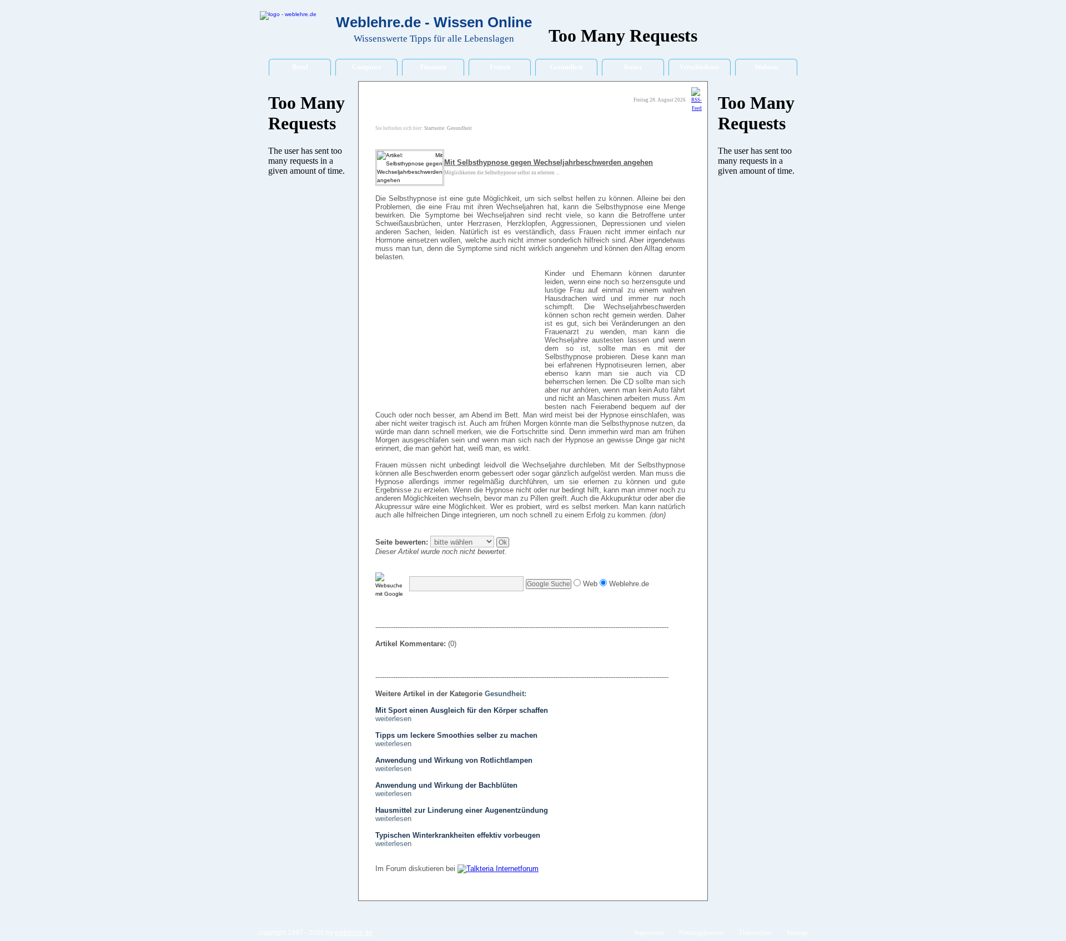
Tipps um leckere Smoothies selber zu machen (456, 735)
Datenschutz (756, 933)
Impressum (648, 933)
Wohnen (766, 67)
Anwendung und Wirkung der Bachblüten (446, 785)
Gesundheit (566, 67)
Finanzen (433, 67)
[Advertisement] (458, 340)
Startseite (434, 128)
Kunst (633, 67)
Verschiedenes (700, 67)
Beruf (300, 67)
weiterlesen (393, 718)
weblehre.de (354, 933)
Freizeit (500, 67)
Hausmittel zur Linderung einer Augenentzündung (461, 810)
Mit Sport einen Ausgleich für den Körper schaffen (461, 710)
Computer (366, 67)
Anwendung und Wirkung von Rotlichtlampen (453, 760)
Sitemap (797, 933)
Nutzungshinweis (701, 933)
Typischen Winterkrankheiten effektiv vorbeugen (457, 835)
